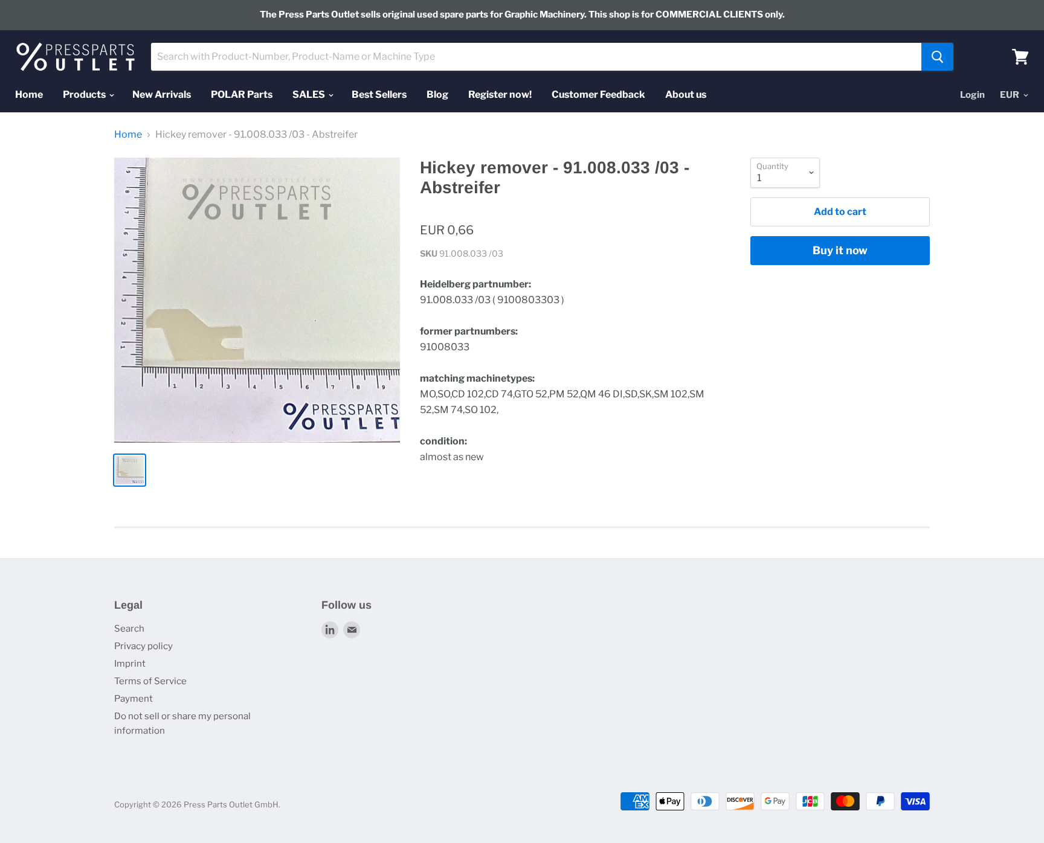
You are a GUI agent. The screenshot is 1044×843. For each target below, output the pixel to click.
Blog (437, 94)
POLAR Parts (241, 94)
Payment (133, 698)
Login (972, 94)
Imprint (130, 663)
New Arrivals (161, 94)
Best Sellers (379, 94)
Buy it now (840, 250)
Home (29, 94)
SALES (309, 94)
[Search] (937, 57)
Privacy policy (143, 646)
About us (685, 94)
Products (85, 94)
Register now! (500, 94)
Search (129, 628)
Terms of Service (150, 681)
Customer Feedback (598, 94)
